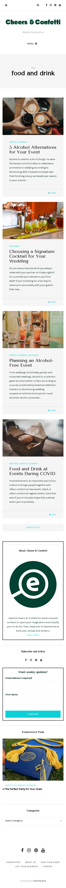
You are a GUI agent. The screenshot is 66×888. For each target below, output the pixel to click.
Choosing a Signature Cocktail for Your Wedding (32, 256)
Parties (13, 142)
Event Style (9, 785)
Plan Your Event (50, 862)
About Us (30, 862)
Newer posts (33, 527)
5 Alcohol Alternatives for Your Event (32, 150)
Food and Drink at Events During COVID (32, 471)
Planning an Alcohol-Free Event (31, 363)
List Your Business (26, 866)
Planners (22, 142)
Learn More (33, 635)
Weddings (14, 246)
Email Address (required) (18, 678)
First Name (11, 694)
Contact (48, 866)
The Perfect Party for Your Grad (21, 789)
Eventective (13, 862)
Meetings (14, 464)
